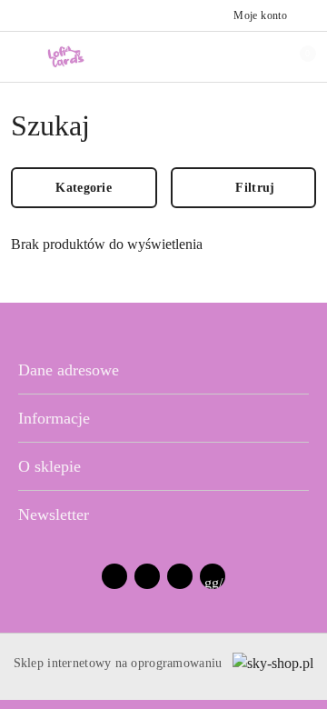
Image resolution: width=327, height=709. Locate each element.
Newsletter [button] (53, 514)
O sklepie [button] (49, 466)
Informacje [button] (54, 418)
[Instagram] (147, 576)
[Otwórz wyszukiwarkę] (237, 56)
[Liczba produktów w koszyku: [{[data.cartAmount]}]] (295, 56)
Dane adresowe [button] (68, 370)
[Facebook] (114, 576)
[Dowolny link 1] (212, 576)
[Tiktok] (180, 576)
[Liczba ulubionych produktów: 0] (266, 56)
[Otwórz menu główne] (21, 55)
